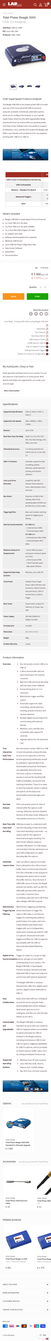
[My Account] (40, 4)
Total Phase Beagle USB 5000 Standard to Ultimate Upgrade (18, 1144)
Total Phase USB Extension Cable (16, 1202)
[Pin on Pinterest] (36, 314)
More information (11, 390)
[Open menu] (4, 5)
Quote (13, 296)
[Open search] (35, 4)
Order (37, 296)
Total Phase (8, 13)
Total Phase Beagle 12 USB (16, 1260)
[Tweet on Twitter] (41, 314)
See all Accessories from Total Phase (33, 1161)
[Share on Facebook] (31, 314)
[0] (46, 4)
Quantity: (33, 287)
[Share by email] (46, 314)
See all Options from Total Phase (35, 1103)
